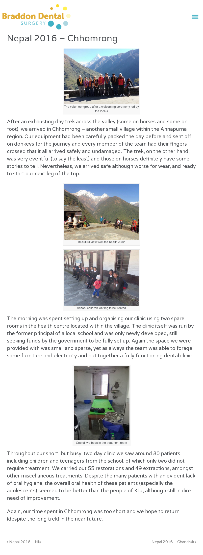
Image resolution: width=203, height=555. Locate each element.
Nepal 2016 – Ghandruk (173, 542)
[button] (195, 17)
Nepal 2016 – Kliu (24, 542)
